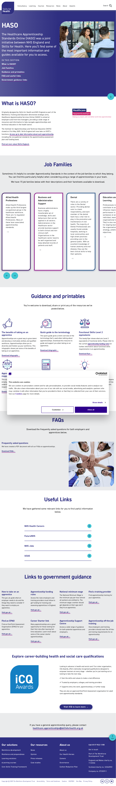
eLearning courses (9, 762)
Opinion (34, 754)
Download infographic (11, 355)
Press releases (36, 758)
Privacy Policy (87, 781)
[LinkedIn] (102, 781)
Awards (72, 6)
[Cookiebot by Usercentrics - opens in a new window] (97, 374)
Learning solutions (9, 758)
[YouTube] (112, 781)
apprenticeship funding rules (98, 344)
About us (63, 750)
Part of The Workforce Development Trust (97, 755)
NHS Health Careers (34, 526)
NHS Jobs (29, 545)
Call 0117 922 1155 (97, 745)
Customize (56, 410)
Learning (32, 6)
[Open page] (8, 232)
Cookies (18, 394)
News (58, 6)
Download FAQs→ (8, 451)
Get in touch (93, 749)
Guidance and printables (13, 72)
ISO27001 (71, 781)
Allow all (90, 410)
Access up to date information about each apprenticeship (31, 134)
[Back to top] (112, 737)
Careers (63, 758)
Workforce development (11, 750)
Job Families (8, 68)
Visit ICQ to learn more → (76, 706)
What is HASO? (9, 64)
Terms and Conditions (53, 781)
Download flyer (85, 353)
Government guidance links (14, 79)
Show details (97, 402)
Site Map (79, 781)
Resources (50, 6)
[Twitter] (107, 781)
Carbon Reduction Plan (69, 767)
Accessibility (41, 781)
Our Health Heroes (67, 754)
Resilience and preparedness (13, 754)
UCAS (27, 555)
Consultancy (22, 6)
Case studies (36, 762)
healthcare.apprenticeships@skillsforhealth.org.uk (58, 728)
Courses (41, 6)
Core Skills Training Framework (14, 767)
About (65, 6)
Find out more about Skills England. (15, 144)
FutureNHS (29, 535)
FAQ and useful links (11, 76)
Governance (64, 762)
